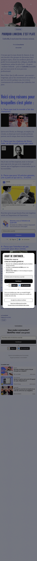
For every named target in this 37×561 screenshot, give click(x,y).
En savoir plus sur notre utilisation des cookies (18, 305)
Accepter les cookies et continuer (18, 300)
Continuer (18, 281)
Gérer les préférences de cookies (18, 303)
